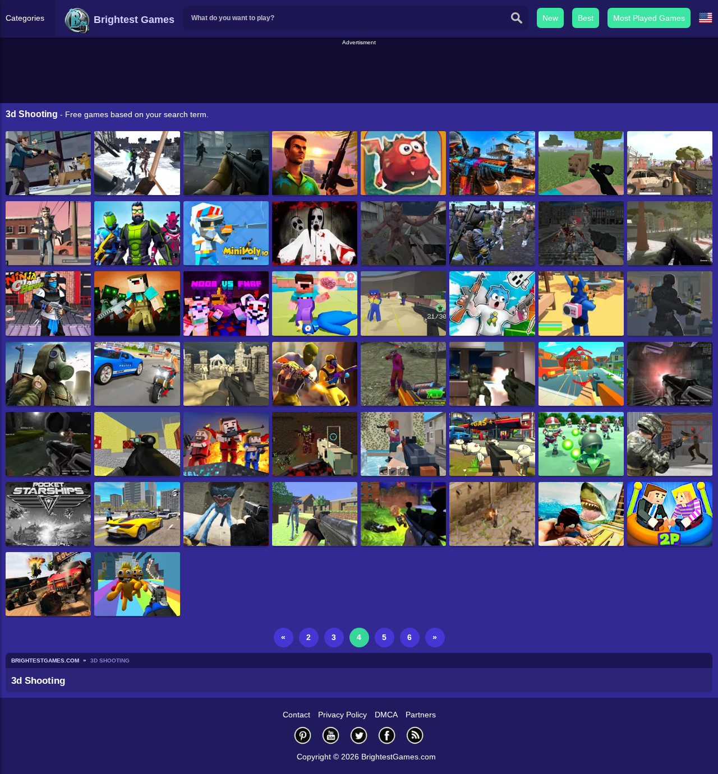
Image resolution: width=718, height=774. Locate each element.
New (550, 17)
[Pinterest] (303, 735)
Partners (421, 714)
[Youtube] (331, 735)
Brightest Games (132, 19)
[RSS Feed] (415, 735)
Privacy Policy (342, 714)
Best (585, 17)
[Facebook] (387, 735)
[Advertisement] (359, 72)
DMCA (386, 714)
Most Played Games (649, 17)
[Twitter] (359, 735)
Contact (296, 714)
